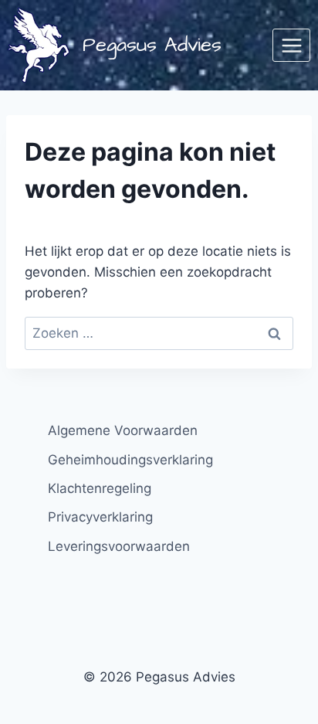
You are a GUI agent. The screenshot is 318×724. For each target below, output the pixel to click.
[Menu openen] (291, 45)
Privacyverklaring (100, 517)
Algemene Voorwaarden (123, 430)
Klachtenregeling (99, 488)
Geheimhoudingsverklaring (130, 459)
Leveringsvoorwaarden (119, 546)
